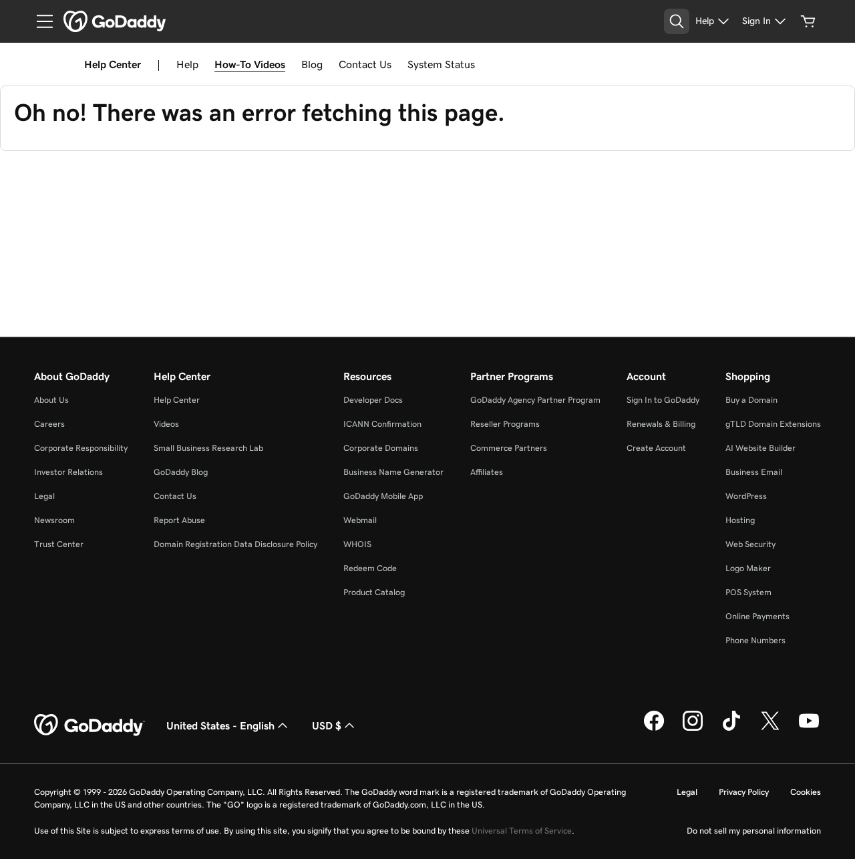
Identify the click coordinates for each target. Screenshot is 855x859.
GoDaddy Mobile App (383, 496)
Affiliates (486, 472)
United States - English (220, 725)
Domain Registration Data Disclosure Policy (235, 544)
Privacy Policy (744, 792)
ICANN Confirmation (382, 423)
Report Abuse (179, 520)
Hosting (740, 520)
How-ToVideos (249, 64)
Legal (44, 496)
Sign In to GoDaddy (663, 399)
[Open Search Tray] (676, 21)
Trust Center (58, 544)
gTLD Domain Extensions (773, 423)
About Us (51, 399)
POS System (748, 592)
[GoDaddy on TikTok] (731, 728)
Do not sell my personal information (754, 830)
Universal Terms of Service (522, 830)
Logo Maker (748, 568)
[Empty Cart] (808, 21)
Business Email (753, 472)
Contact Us (365, 64)
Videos (166, 423)
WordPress (746, 496)
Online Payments (757, 616)
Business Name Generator (393, 472)
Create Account (656, 448)
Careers (49, 423)
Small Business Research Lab (208, 448)
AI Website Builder (760, 448)
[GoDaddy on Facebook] (654, 728)
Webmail (360, 520)
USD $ (326, 725)
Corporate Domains (380, 448)
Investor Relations (68, 472)
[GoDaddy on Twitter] (770, 728)
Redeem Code (370, 568)
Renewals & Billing (661, 423)
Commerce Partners (508, 448)
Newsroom (54, 520)
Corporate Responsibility (81, 448)
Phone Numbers (755, 640)
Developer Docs (373, 399)
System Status (441, 64)
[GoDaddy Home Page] (89, 725)
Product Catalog (374, 592)
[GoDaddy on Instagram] (693, 728)
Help (187, 64)
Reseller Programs (505, 423)
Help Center (177, 399)
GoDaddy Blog (181, 472)
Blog (312, 64)
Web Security (750, 544)
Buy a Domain (751, 399)
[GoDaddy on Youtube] (809, 728)
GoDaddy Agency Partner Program (535, 399)
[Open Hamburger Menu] (39, 21)
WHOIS (357, 544)
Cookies (805, 792)
